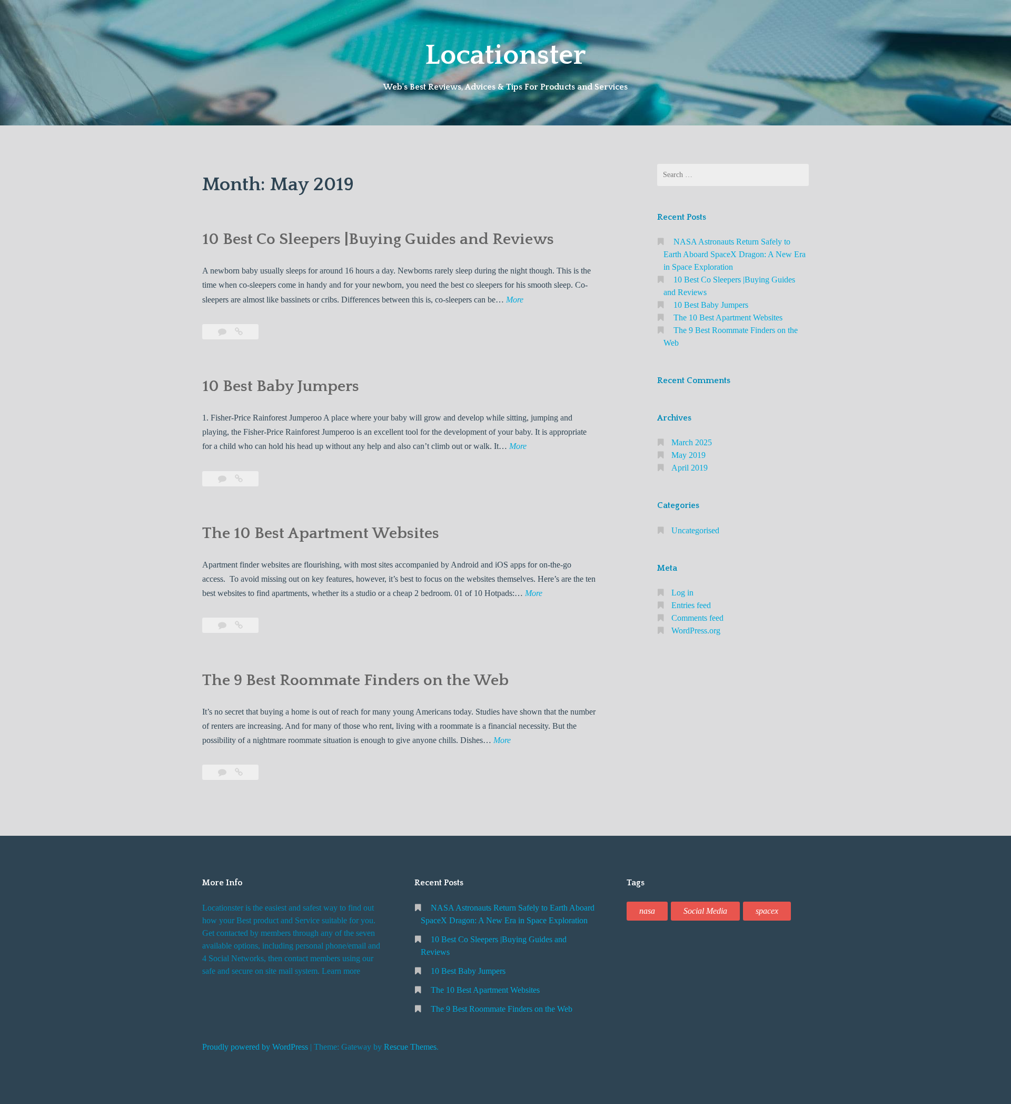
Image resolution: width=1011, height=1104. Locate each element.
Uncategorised (695, 530)
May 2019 (688, 455)
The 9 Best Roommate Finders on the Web (355, 680)
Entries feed (691, 605)
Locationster (505, 55)
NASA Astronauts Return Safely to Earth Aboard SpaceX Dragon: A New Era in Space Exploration (734, 254)
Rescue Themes (410, 1046)
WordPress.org (695, 630)
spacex (767, 910)
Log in (682, 592)
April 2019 (689, 467)
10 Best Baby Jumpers (280, 386)
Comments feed (697, 617)
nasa (647, 910)
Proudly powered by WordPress (255, 1046)
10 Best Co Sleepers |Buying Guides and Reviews (378, 239)
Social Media (705, 910)
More (514, 301)
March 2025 (691, 442)
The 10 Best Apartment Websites (320, 533)
